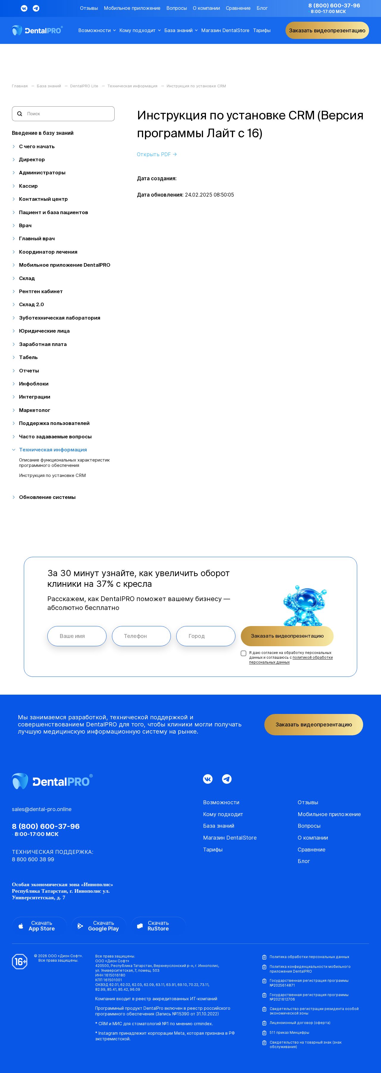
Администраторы (42, 172)
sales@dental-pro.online (41, 809)
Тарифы (262, 30)
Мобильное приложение (132, 8)
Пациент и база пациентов (53, 212)
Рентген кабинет (41, 291)
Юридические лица (44, 331)
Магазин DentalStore (225, 30)
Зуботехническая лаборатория (59, 317)
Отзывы (89, 8)
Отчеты (29, 370)
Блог (262, 8)
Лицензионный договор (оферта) (300, 1022)
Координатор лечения (48, 252)
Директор (32, 159)
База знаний (178, 30)
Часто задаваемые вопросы (55, 436)
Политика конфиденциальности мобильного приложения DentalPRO (310, 969)
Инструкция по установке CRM (52, 475)
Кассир (28, 186)
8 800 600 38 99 (33, 859)
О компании (206, 8)
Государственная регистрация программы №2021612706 (309, 997)
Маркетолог (34, 410)
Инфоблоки (34, 383)
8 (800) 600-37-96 (334, 5)
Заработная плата (43, 344)
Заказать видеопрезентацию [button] (327, 30)
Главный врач (37, 238)
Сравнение (238, 8)
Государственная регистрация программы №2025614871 (309, 982)
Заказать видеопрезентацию (287, 636)
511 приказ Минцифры (289, 1032)
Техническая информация (53, 449)
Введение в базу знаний (43, 133)
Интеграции (34, 396)
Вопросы (176, 8)
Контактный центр (43, 199)
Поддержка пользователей (54, 423)
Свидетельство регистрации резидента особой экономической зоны (314, 1011)
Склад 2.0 (31, 304)
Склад (27, 278)
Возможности (94, 30)
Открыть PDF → (157, 154)
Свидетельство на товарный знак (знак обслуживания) (306, 1044)
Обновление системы (47, 497)
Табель (28, 357)
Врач (25, 225)
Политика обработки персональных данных (309, 957)
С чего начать (37, 146)
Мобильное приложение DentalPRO (64, 265)
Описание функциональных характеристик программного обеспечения (64, 462)
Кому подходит (137, 30)
